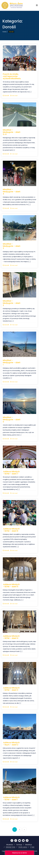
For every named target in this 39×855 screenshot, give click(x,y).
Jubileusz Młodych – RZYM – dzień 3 (11, 688)
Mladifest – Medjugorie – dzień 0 (11, 419)
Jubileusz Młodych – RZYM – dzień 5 (11, 585)
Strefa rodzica (22, 847)
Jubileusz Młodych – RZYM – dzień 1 (11, 798)
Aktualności (9, 844)
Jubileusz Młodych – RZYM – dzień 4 (11, 637)
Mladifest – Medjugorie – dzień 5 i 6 (11, 132)
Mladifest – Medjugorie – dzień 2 (11, 303)
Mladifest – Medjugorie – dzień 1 (11, 362)
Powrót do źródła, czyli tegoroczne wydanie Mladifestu (12, 76)
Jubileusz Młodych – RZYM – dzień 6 (11, 529)
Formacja (19, 844)
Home (4, 32)
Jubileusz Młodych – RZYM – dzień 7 (11, 472)
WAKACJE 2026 (10, 847)
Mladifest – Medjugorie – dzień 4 (11, 191)
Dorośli (6, 95)
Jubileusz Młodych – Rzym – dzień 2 (11, 743)
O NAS (32, 847)
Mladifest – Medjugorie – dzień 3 (11, 246)
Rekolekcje (28, 844)
